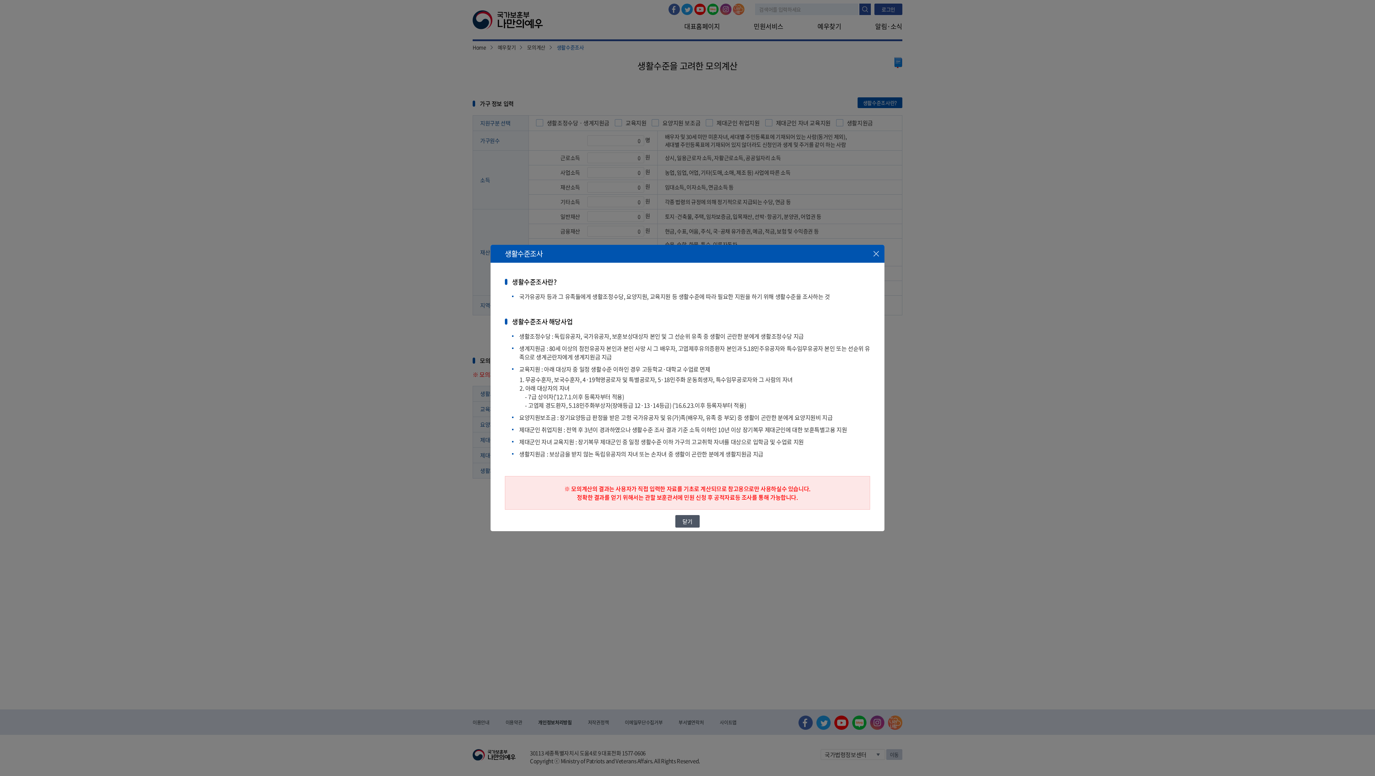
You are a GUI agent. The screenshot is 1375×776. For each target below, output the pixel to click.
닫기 (687, 521)
